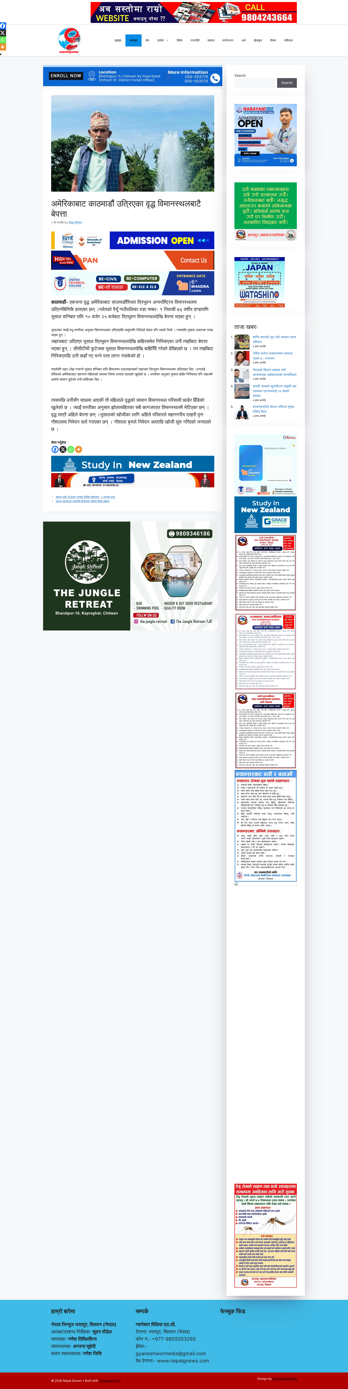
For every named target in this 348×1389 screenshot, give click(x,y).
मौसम (273, 40)
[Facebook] (55, 449)
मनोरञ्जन (228, 40)
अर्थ (243, 40)
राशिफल (288, 40)
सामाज (210, 40)
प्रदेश (160, 40)
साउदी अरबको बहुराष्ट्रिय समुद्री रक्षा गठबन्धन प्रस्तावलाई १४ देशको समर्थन (274, 391)
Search (240, 75)
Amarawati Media (284, 1379)
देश (147, 40)
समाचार (133, 40)
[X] (62, 449)
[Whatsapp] (70, 449)
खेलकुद (258, 40)
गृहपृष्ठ (118, 40)
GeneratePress (110, 1381)
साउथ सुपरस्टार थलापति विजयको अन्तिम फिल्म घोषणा (83, 501)
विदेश (179, 40)
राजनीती (195, 40)
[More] (78, 449)
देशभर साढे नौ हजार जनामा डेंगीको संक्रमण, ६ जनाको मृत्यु (85, 497)
